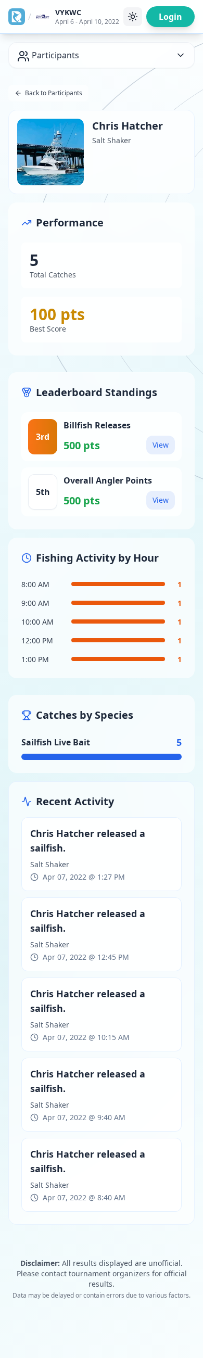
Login (170, 16)
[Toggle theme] (132, 16)
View (161, 445)
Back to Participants (53, 92)
